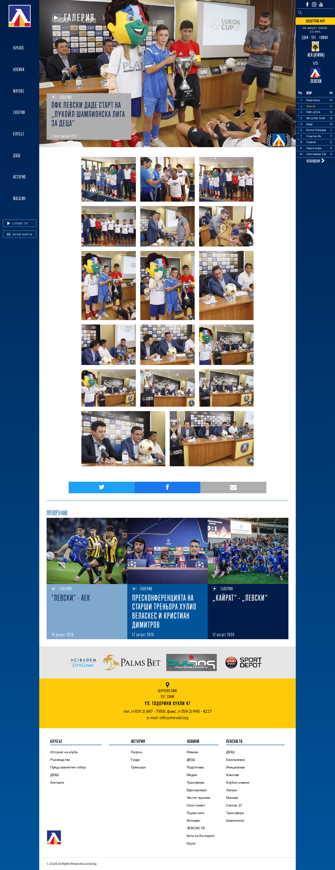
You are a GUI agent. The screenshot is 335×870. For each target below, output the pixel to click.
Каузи (191, 843)
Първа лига (195, 812)
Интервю (193, 820)
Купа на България (201, 835)
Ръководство (60, 759)
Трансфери (196, 782)
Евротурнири (197, 790)
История (19, 177)
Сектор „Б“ (234, 805)
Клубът (18, 134)
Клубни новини (237, 782)
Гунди (135, 759)
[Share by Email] (233, 487)
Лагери (231, 790)
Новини (18, 69)
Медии (192, 774)
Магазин (19, 198)
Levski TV (19, 223)
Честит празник (198, 797)
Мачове (18, 91)
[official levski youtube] (321, 4)
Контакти (57, 782)
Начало (18, 48)
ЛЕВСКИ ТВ (196, 828)
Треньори (138, 767)
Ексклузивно (235, 759)
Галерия (19, 112)
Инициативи (235, 767)
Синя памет (196, 805)
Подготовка (195, 767)
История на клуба (64, 752)
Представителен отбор (68, 767)
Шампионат (235, 820)
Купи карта (22, 234)
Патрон (136, 752)
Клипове (232, 774)
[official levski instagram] (314, 4)
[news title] (87, 551)
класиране (314, 160)
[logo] (19, 16)
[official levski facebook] (307, 4)
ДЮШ (17, 155)
